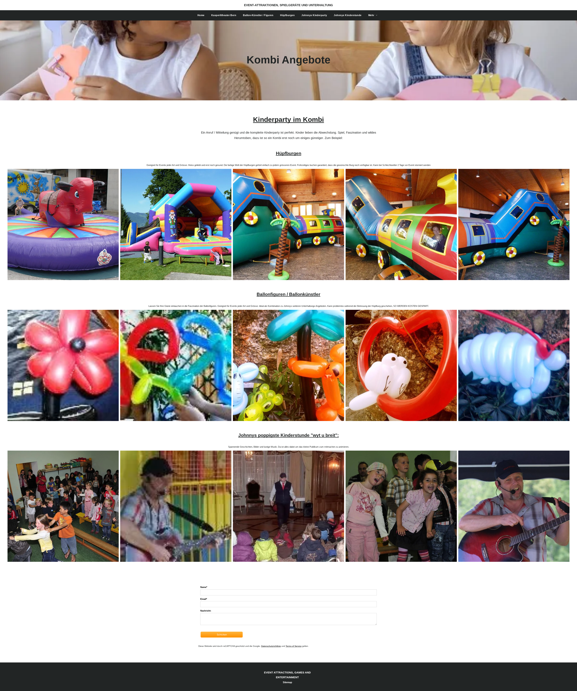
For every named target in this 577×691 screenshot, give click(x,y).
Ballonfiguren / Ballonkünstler (288, 294)
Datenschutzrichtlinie (271, 646)
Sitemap (287, 682)
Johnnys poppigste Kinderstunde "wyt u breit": (288, 435)
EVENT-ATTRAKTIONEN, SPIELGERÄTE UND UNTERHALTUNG (288, 5)
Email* (203, 599)
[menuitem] (202, 15)
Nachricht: (205, 610)
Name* (203, 587)
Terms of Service (294, 646)
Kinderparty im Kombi (288, 119)
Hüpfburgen (288, 153)
